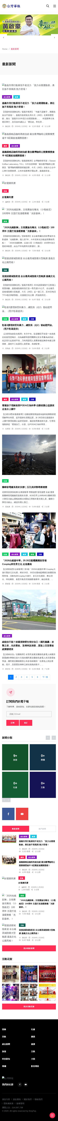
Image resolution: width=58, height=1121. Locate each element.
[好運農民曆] (29, 183)
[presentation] (3, 37)
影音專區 (35, 1066)
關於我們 (28, 1099)
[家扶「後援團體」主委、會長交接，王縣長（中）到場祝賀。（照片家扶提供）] (47, 974)
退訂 (26, 723)
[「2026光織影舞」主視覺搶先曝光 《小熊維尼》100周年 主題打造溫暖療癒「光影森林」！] (29, 211)
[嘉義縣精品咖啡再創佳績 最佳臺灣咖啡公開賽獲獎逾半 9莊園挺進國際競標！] (29, 136)
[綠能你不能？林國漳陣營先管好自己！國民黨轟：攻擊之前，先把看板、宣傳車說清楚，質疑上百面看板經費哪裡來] (29, 610)
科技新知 (6, 1059)
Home (4, 49)
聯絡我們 (39, 1099)
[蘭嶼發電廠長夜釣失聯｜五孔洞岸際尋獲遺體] (29, 455)
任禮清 (7, 429)
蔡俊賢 (7, 584)
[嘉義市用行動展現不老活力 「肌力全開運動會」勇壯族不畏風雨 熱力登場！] (29, 87)
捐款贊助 (17, 1099)
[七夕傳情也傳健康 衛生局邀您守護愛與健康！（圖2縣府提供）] (29, 974)
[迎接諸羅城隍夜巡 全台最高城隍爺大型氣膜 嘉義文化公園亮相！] (29, 260)
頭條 (5, 191)
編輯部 (7, 202)
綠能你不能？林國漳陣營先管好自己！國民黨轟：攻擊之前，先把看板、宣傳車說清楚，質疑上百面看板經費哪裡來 (28, 646)
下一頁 (45, 677)
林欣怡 (7, 669)
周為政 (7, 348)
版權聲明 (20, 1103)
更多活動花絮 (29, 1007)
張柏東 (7, 507)
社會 (5, 319)
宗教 (5, 270)
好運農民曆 (7, 197)
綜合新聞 (7, 97)
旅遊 (5, 221)
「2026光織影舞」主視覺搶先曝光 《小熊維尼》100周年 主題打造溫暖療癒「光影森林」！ (37, 903)
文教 (32, 319)
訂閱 (12, 723)
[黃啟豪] (29, 24)
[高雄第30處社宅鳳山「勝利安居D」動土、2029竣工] (47, 992)
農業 (5, 146)
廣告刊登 (6, 1099)
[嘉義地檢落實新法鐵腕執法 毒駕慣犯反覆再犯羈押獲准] (10, 992)
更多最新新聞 (29, 948)
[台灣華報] (11, 6)
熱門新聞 (42, 829)
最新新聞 (15, 829)
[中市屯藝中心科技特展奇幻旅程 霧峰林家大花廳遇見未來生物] (29, 992)
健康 (16, 97)
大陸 (33, 1059)
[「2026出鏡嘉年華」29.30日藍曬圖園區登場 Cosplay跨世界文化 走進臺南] (29, 530)
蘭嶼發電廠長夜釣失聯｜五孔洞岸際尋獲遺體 (24, 487)
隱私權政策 (9, 1103)
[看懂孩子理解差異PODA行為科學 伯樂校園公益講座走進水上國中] (29, 373)
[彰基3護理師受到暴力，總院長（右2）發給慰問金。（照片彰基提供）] (29, 309)
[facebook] (8, 814)
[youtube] (22, 814)
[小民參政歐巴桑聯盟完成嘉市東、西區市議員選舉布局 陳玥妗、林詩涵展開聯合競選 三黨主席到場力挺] (10, 974)
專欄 (4, 1066)
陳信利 (7, 126)
